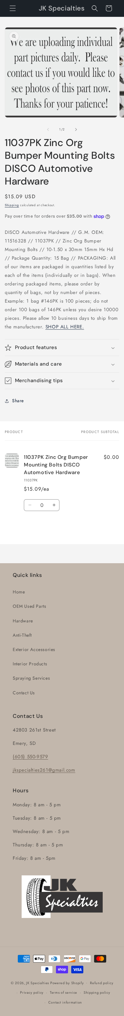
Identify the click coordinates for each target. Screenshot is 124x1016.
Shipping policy (97, 992)
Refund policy (101, 982)
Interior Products (30, 664)
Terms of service (63, 992)
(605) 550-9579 (30, 756)
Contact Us (24, 693)
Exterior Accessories (34, 649)
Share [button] (18, 400)
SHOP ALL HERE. (64, 326)
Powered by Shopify (67, 982)
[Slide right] (76, 130)
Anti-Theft (22, 635)
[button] (13, 8)
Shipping (12, 205)
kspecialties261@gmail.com (44, 770)
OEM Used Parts (29, 606)
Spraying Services (31, 678)
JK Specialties (37, 982)
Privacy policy (32, 992)
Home (19, 592)
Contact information (65, 1002)
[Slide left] (48, 130)
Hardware (23, 621)
